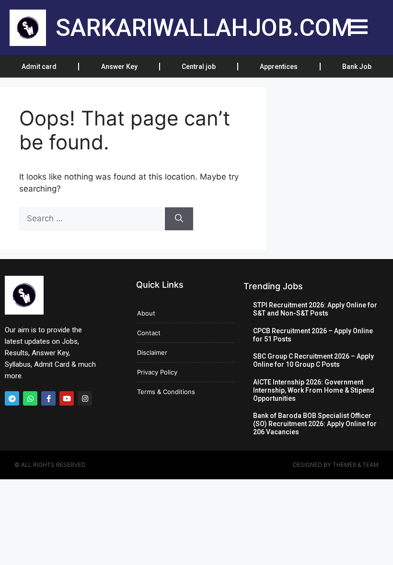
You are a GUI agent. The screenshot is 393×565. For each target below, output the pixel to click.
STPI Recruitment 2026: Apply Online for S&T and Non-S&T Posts (315, 309)
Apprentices (279, 66)
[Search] (179, 218)
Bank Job (356, 66)
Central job (199, 66)
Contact (149, 333)
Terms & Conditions (166, 392)
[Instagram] (85, 398)
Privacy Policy (157, 372)
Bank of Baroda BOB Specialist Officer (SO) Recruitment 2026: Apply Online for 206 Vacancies (315, 424)
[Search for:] (92, 218)
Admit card (39, 66)
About (146, 313)
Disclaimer (152, 352)
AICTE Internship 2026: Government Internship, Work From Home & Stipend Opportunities (313, 390)
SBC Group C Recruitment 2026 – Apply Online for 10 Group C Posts (313, 360)
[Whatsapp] (30, 398)
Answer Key (119, 66)
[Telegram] (12, 398)
